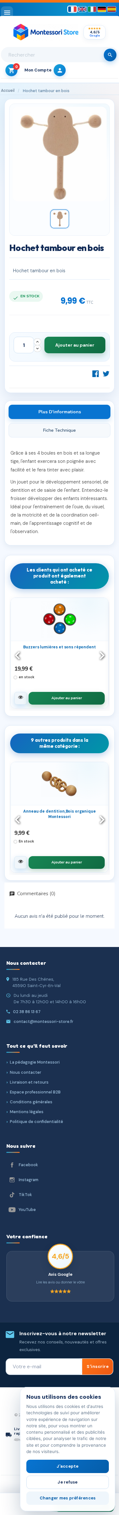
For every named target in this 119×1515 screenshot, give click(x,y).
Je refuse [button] (67, 1482)
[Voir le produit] (20, 698)
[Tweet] (106, 373)
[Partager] (95, 373)
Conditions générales (31, 1102)
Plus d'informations (59, 412)
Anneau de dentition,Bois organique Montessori (59, 814)
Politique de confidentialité (36, 1121)
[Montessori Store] (45, 32)
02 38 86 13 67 (27, 1011)
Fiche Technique (59, 430)
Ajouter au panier (74, 345)
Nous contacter (25, 1072)
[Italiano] (92, 9)
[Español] (112, 9)
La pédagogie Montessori (35, 1062)
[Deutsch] (102, 9)
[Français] (72, 9)
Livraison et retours (29, 1082)
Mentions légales (26, 1111)
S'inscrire (98, 1366)
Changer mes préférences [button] (68, 1498)
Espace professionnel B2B (35, 1092)
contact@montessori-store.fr (43, 1021)
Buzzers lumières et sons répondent (59, 647)
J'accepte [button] (67, 1466)
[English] (82, 9)
